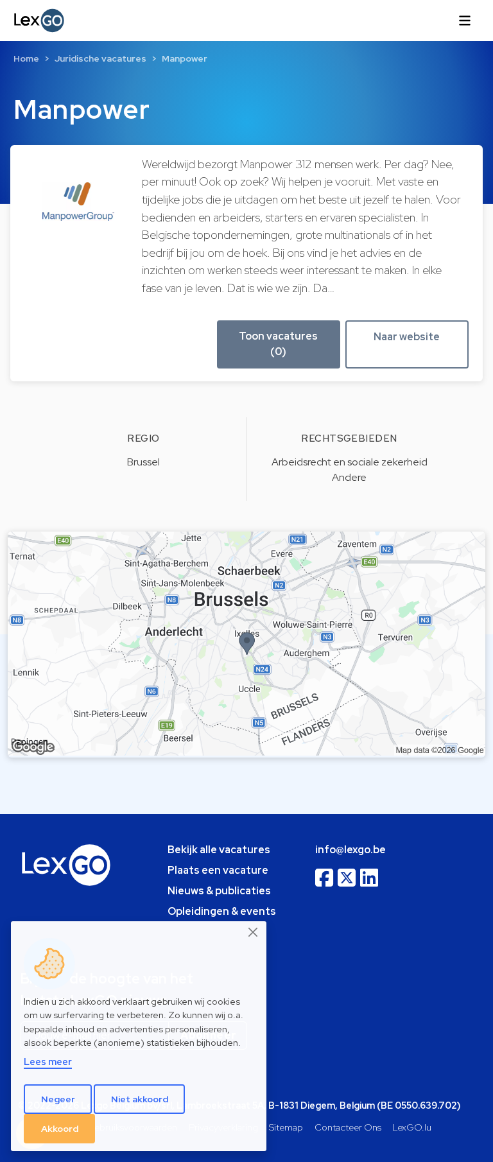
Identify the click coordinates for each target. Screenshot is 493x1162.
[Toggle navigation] (465, 20)
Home (26, 58)
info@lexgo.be (350, 849)
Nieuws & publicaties (219, 891)
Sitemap (286, 1127)
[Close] (253, 932)
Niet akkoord (139, 1099)
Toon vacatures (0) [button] (278, 343)
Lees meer (48, 1061)
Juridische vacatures (100, 58)
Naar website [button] (407, 336)
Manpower (184, 58)
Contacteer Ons (348, 1127)
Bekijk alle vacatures (219, 849)
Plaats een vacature (218, 870)
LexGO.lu (411, 1127)
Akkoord (59, 1128)
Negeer (58, 1099)
